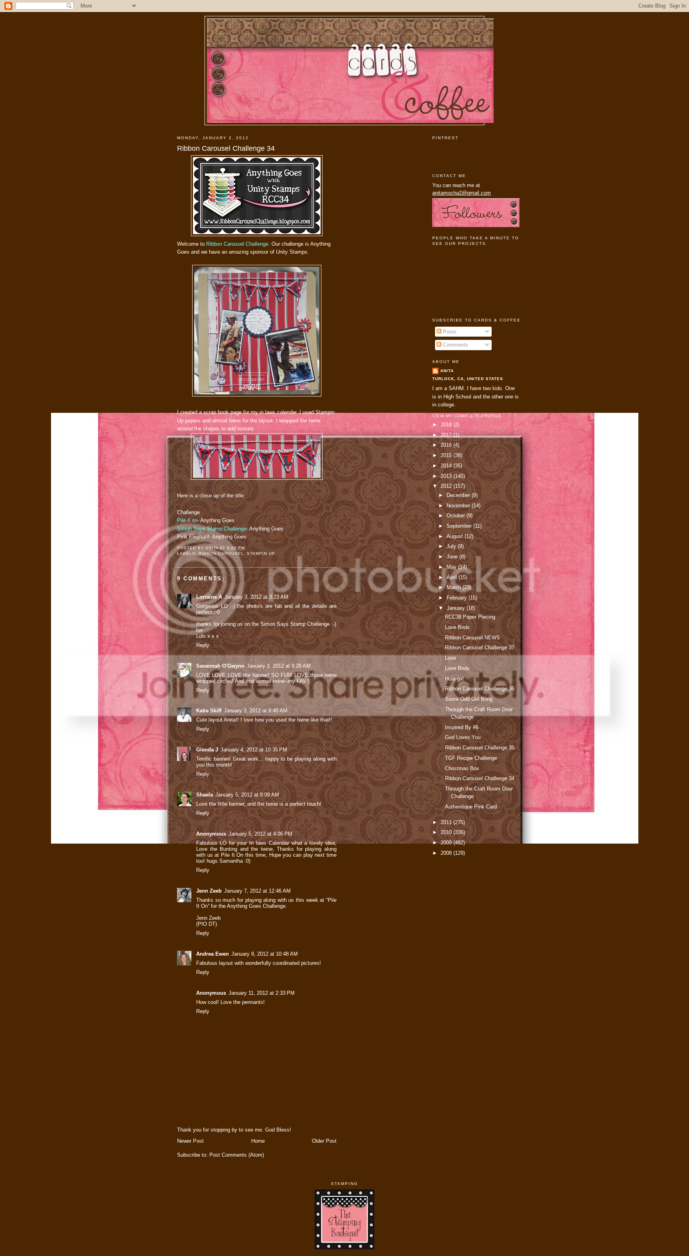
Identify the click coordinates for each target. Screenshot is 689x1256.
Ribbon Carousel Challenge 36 (479, 689)
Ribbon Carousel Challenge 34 (226, 148)
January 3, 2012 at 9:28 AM (279, 666)
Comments (454, 345)
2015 (447, 455)
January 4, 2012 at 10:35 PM (253, 750)
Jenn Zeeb (209, 891)
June (453, 557)
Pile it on (187, 520)
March (455, 587)
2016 (447, 445)
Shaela (204, 795)
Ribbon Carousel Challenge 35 (479, 748)
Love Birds (457, 627)
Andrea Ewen (212, 954)
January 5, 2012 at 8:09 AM (247, 795)
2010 (447, 832)
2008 (447, 853)
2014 (447, 466)
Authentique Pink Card (471, 807)
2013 (447, 476)
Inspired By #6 (461, 727)
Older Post (324, 1141)
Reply (202, 645)
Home (258, 1141)
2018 (447, 425)
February (458, 598)
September (460, 526)
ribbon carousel (221, 553)
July (452, 546)
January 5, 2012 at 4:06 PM (260, 834)
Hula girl (454, 679)
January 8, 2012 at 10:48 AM (264, 954)
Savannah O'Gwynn (220, 666)
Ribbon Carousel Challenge (237, 244)
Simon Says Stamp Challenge (211, 529)
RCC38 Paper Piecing (470, 617)
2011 (447, 822)
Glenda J (207, 750)
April (453, 577)
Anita (447, 371)
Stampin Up (261, 553)
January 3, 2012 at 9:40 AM (255, 711)
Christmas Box (462, 768)
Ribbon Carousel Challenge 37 (479, 648)
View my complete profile (467, 416)
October (457, 516)
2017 (447, 435)
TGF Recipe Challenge (471, 758)
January (457, 608)
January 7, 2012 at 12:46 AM (257, 891)
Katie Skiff (208, 711)
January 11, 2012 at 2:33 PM (261, 993)
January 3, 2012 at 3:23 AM (256, 597)
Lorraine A (209, 597)
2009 (447, 843)
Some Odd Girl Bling (468, 699)
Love (450, 658)
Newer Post (190, 1141)
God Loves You (462, 737)
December (459, 495)
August (456, 536)
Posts (449, 332)
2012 (447, 486)
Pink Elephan (192, 537)
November (459, 506)
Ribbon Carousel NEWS (472, 638)
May (452, 567)
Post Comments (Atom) (236, 1155)
